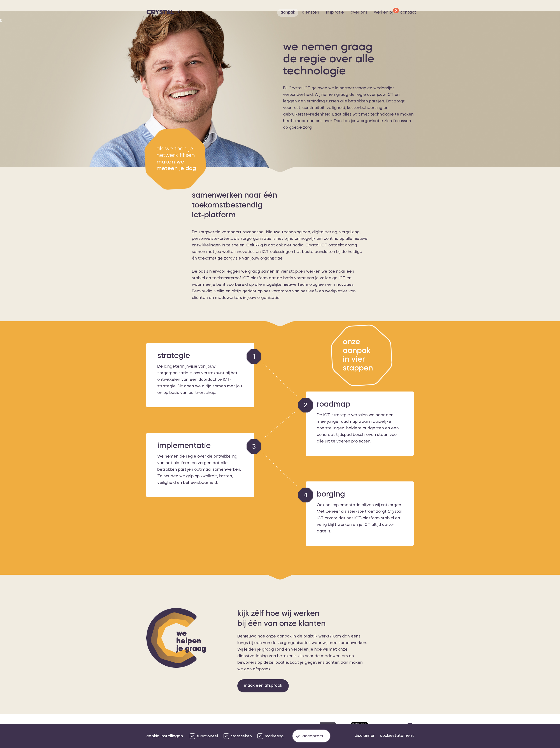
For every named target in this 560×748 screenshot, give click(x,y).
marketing (274, 736)
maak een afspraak (263, 686)
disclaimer (365, 736)
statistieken (241, 736)
